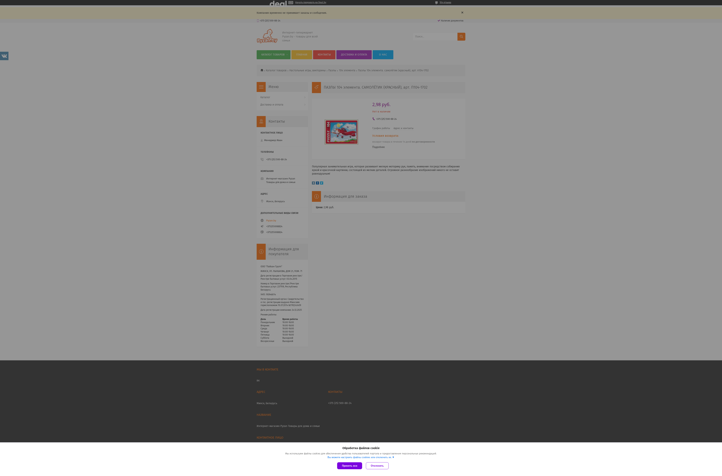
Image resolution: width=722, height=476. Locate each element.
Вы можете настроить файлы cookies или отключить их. (360, 457)
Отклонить (377, 465)
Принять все (349, 465)
